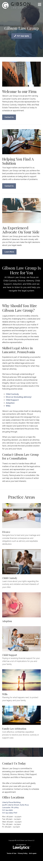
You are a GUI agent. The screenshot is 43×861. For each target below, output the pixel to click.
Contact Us (9, 117)
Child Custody (12, 394)
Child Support (12, 400)
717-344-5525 (23, 36)
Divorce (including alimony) (18, 397)
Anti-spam (32, 853)
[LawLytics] (21, 847)
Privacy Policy (23, 853)
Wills (8, 406)
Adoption (10, 403)
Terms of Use (11, 853)
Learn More (9, 252)
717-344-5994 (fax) (9, 813)
